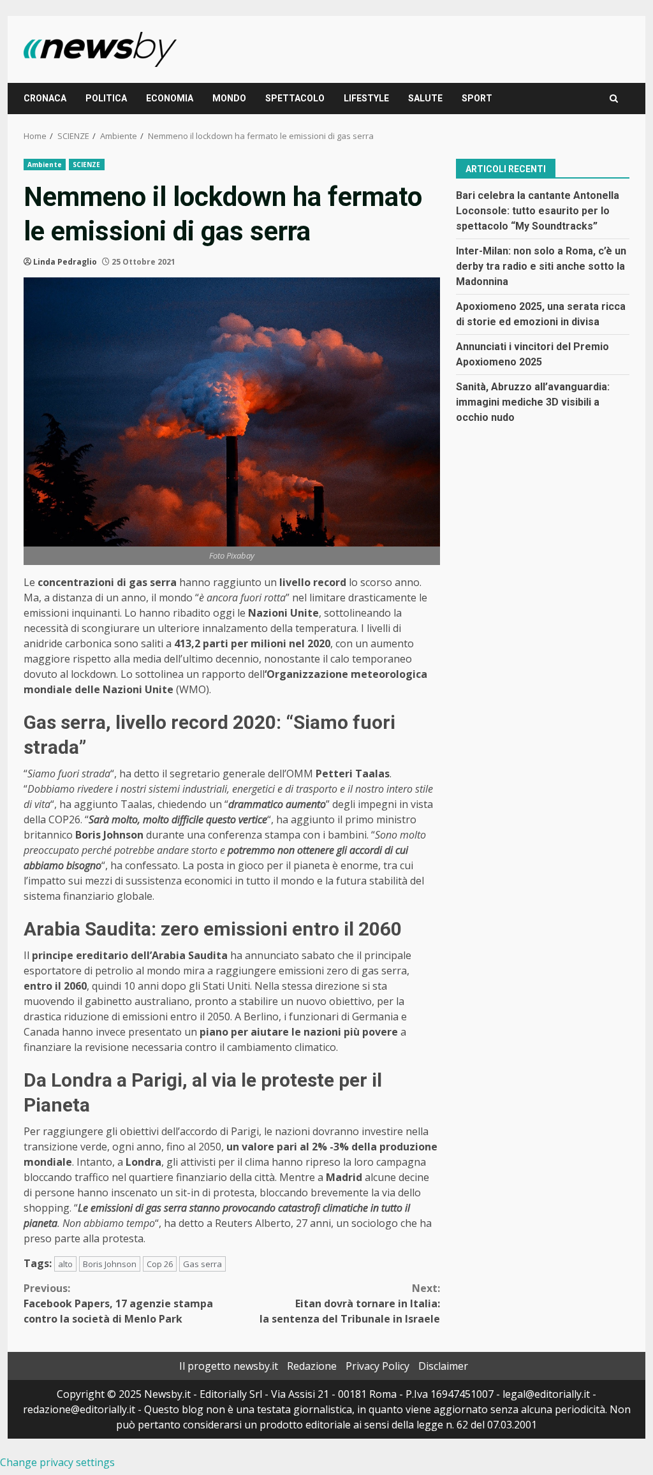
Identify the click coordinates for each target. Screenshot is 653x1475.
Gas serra (202, 1264)
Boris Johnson (109, 1264)
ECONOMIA (169, 98)
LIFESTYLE (366, 98)
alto (65, 1264)
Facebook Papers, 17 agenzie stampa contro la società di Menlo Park (118, 1303)
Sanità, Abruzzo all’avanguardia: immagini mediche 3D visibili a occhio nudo (533, 402)
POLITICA (106, 98)
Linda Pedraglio (65, 261)
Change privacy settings (57, 1462)
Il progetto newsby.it (228, 1366)
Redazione (312, 1366)
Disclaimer (443, 1366)
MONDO (229, 98)
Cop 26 (160, 1264)
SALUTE (425, 98)
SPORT (477, 98)
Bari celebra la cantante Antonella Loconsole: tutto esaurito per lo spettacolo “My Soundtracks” (537, 210)
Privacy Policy (377, 1366)
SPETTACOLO (295, 98)
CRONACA (45, 98)
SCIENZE (87, 164)
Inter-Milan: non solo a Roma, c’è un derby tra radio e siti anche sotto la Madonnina (541, 266)
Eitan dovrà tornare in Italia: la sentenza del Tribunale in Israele (349, 1303)
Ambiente (44, 164)
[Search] (614, 98)
